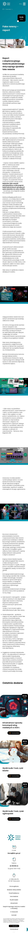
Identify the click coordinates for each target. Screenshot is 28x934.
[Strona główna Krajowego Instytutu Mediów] (6, 4)
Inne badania (14, 896)
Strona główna (14, 886)
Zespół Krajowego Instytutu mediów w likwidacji (14, 907)
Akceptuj (15, 926)
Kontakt (14, 915)
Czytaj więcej (14, 929)
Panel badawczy (14, 893)
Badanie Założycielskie (14, 890)
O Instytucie (14, 912)
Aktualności (14, 903)
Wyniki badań (14, 900)
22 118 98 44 (14, 865)
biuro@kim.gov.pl (14, 851)
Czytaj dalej (15, 733)
